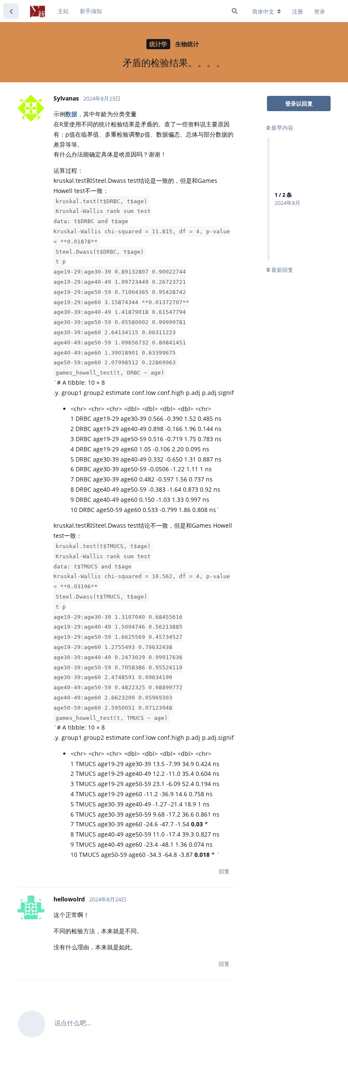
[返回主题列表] (11, 11)
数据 (71, 114)
